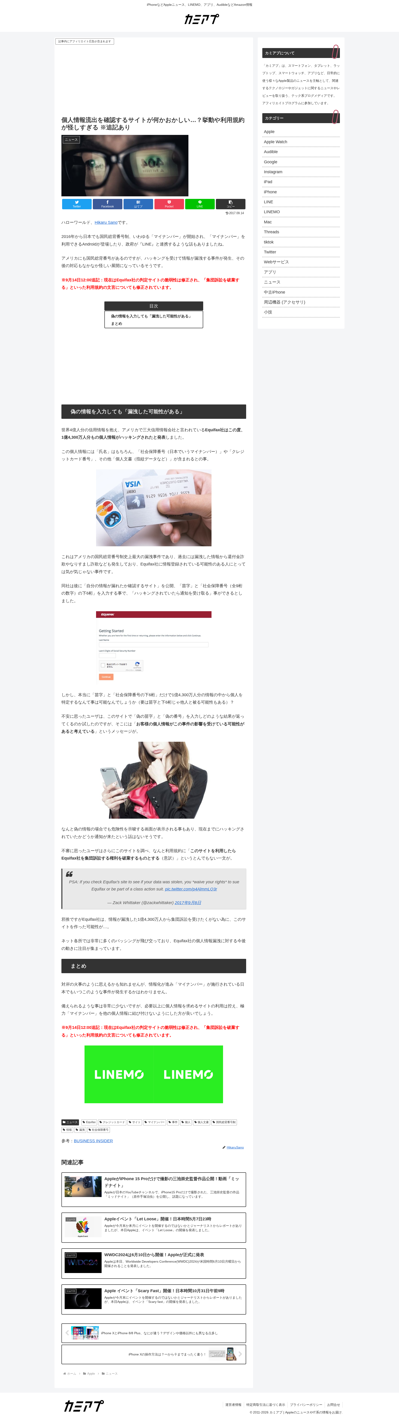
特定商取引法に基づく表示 (265, 1405)
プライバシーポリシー (306, 1405)
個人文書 (203, 1122)
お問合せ (333, 1405)
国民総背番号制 (226, 1122)
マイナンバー (156, 1122)
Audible (271, 151)
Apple (269, 131)
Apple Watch (275, 142)
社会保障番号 (100, 1129)
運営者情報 (233, 1405)
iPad (268, 181)
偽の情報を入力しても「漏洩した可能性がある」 (151, 316)
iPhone (270, 192)
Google (270, 162)
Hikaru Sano (106, 222)
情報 (69, 1129)
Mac (268, 222)
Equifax (91, 1122)
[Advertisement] (153, 80)
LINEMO (272, 212)
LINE (268, 202)
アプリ (270, 272)
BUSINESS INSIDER (93, 1141)
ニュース (72, 1122)
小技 (268, 312)
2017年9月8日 (188, 902)
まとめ (116, 323)
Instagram (273, 172)
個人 (187, 1122)
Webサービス (276, 262)
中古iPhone (274, 292)
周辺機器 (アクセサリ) (284, 302)
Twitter (270, 252)
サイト (136, 1122)
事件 (175, 1122)
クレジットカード (114, 1122)
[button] (230, 204)
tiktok (269, 242)
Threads (271, 232)
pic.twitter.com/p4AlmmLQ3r (191, 889)
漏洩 (82, 1129)
